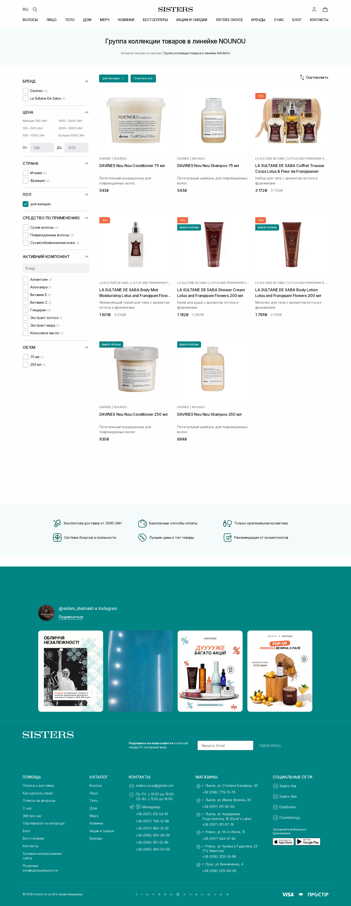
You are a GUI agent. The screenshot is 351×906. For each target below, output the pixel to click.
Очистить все (143, 78)
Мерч (94, 816)
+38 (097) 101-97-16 (218, 824)
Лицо (94, 793)
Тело (94, 800)
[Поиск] (35, 9)
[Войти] (314, 9)
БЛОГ (296, 20)
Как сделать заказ (38, 793)
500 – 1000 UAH (33, 135)
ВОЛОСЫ (30, 20)
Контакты (30, 846)
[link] (325, 9)
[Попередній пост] (46, 671)
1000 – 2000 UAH (70, 121)
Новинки (96, 823)
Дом (93, 808)
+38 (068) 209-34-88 (219, 856)
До (59, 148)
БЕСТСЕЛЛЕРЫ (155, 20)
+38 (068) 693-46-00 (153, 835)
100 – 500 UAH (33, 128)
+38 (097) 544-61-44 (218, 838)
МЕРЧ (104, 20)
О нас (27, 808)
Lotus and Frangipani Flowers (307, 158)
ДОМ (87, 20)
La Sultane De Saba (270, 158)
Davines (105, 158)
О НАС (279, 20)
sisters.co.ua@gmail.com (154, 785)
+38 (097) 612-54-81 (152, 814)
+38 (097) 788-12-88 (152, 821)
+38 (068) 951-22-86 (152, 842)
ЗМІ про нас (32, 816)
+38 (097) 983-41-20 (152, 828)
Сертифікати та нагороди (43, 823)
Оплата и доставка (38, 785)
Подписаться (71, 617)
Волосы (96, 785)
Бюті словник (33, 838)
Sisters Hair (288, 786)
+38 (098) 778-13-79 (218, 792)
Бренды (96, 838)
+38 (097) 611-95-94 (218, 806)
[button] (113, 78)
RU (25, 9)
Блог (26, 831)
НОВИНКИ (126, 20)
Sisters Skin (288, 796)
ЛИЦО (51, 20)
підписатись (270, 745)
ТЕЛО (69, 20)
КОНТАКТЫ (319, 20)
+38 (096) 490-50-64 (153, 849)
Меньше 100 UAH (35, 121)
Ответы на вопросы (39, 800)
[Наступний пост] (304, 671)
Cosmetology (289, 817)
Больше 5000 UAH (71, 135)
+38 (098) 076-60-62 (219, 871)
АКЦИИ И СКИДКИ (191, 20)
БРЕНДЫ (258, 20)
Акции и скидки (102, 831)
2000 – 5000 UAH (70, 128)
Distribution (287, 807)
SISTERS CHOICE (229, 20)
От (25, 148)
